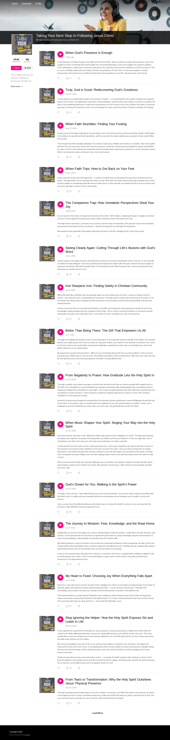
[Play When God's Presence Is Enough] (60, 54)
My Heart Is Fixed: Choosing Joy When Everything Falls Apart (108, 576)
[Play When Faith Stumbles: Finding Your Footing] (60, 126)
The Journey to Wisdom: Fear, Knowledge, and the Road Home (109, 523)
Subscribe (26, 4)
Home (15, 4)
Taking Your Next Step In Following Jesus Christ (75, 36)
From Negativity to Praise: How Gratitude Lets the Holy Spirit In (109, 375)
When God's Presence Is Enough (88, 53)
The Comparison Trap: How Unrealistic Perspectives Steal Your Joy (109, 204)
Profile (38, 4)
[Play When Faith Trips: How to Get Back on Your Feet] (60, 170)
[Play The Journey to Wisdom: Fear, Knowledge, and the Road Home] (60, 525)
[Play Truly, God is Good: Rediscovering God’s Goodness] (60, 91)
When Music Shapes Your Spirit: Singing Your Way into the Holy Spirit (110, 424)
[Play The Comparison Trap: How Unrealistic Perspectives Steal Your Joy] (60, 204)
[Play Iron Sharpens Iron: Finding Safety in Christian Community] (60, 287)
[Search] (154, 3)
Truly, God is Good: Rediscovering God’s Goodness (101, 90)
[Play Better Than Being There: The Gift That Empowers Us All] (60, 332)
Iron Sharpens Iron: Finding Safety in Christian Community (106, 286)
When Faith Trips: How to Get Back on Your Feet (99, 168)
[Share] (79, 78)
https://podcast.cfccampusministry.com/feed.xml (59, 40)
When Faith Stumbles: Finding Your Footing (96, 124)
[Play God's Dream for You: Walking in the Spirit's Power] (60, 486)
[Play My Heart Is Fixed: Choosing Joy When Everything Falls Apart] (60, 577)
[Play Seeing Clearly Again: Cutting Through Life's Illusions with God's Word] (60, 249)
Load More (97, 713)
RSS (29, 68)
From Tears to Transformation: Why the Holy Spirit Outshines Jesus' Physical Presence (108, 681)
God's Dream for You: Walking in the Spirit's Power (101, 484)
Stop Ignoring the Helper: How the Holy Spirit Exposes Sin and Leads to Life (109, 619)
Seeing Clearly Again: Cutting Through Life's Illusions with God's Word (110, 249)
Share (17, 68)
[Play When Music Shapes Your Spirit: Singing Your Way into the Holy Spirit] (60, 424)
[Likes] (58, 78)
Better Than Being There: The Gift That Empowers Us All (105, 330)
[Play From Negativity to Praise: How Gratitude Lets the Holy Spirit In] (60, 377)
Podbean (27, 735)
